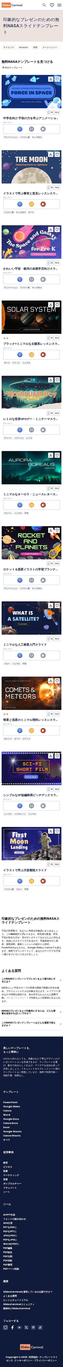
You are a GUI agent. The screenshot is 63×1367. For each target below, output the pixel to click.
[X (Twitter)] (26, 1327)
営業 (5, 1179)
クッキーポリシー (24, 1360)
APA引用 (7, 1223)
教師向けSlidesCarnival (16, 1308)
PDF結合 (7, 1252)
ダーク (31, 212)
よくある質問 (10, 1296)
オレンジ (8, 738)
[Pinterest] (33, 1327)
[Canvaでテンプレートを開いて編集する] (19, 129)
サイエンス (8, 47)
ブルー (7, 663)
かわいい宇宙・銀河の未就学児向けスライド (32, 269)
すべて (6, 1139)
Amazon (23, 47)
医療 (5, 1171)
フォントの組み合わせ (14, 1219)
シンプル (8, 814)
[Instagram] (5, 1327)
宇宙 (26, 513)
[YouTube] (19, 1327)
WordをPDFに (11, 1243)
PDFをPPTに (10, 1231)
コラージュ (19, 438)
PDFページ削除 (11, 1268)
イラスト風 (25, 137)
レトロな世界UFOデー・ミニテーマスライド (32, 419)
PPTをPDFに (10, 1227)
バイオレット (20, 814)
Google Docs (11, 1119)
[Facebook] (12, 1327)
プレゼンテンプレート (17, 997)
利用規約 (33, 1357)
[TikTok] (40, 1327)
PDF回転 (7, 1260)
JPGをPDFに (10, 1235)
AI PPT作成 (9, 1214)
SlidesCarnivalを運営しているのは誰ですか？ (28, 1291)
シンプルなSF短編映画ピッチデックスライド (32, 795)
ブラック (16, 362)
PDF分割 (7, 1256)
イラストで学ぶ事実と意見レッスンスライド (32, 193)
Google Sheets (12, 1131)
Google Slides (11, 1106)
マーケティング (11, 1175)
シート (6, 1191)
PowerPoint (10, 1102)
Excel (6, 1127)
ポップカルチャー (12, 1183)
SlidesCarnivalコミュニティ (19, 1304)
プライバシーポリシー (45, 1360)
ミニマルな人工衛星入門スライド (25, 645)
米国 (35, 47)
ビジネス (7, 1166)
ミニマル (26, 362)
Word (6, 1114)
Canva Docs (10, 1123)
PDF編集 (7, 1248)
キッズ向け (37, 137)
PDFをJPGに (10, 1239)
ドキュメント (10, 1187)
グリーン (8, 438)
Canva (7, 1110)
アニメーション (11, 137)
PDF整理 (7, 1264)
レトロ (29, 438)
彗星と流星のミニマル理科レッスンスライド (32, 720)
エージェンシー (49, 47)
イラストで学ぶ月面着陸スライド (25, 870)
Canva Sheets (12, 1135)
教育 (5, 1162)
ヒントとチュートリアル (15, 1300)
